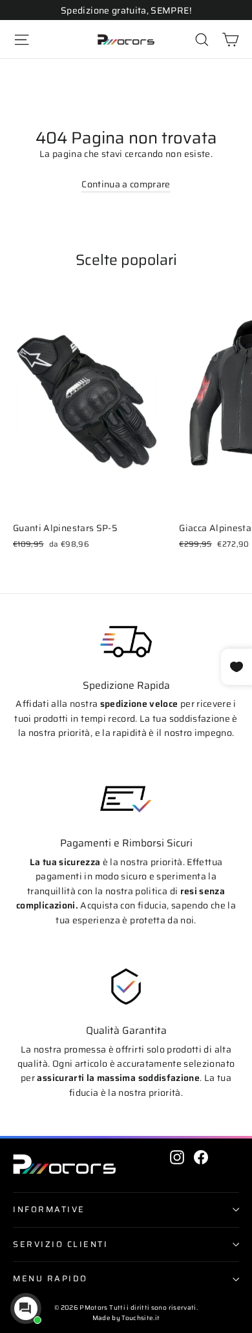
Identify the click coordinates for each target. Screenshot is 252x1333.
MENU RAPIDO (50, 1278)
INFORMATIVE (49, 1209)
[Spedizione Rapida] (126, 641)
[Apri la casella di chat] (25, 1308)
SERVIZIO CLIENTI (60, 1244)
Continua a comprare (126, 184)
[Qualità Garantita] (126, 987)
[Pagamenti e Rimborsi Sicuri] (126, 799)
